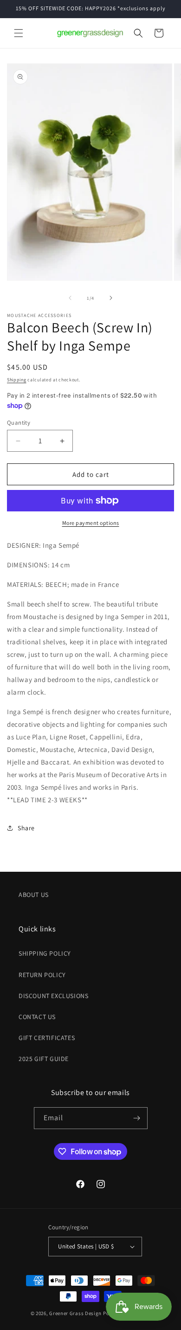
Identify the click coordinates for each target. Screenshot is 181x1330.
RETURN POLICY (42, 975)
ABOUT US (34, 894)
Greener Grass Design (75, 1313)
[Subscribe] (137, 1118)
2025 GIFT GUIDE (44, 1058)
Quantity (18, 423)
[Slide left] (70, 298)
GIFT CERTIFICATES (47, 1038)
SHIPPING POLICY (45, 953)
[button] (18, 33)
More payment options (90, 522)
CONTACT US (37, 1017)
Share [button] (26, 828)
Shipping (16, 380)
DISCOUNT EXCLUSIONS (53, 996)
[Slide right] (111, 298)
